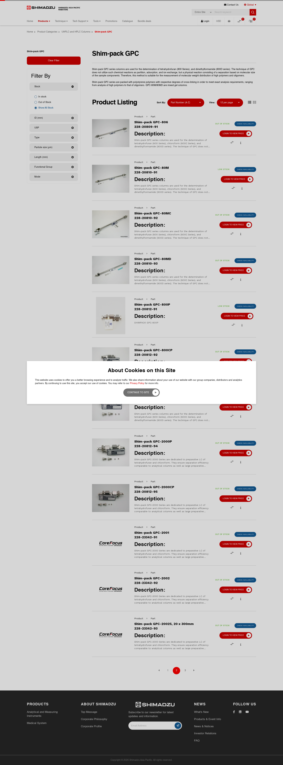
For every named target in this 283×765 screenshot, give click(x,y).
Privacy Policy (137, 383)
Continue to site (138, 392)
